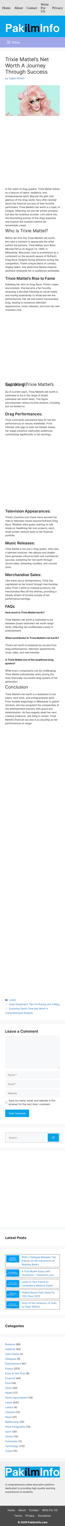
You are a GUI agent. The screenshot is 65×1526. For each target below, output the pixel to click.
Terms (18, 1515)
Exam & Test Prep (15, 1373)
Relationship (12, 1421)
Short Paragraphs (15, 1426)
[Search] (53, 1138)
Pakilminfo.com (37, 1522)
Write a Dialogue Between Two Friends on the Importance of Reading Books (39, 1261)
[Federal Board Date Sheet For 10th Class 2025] (12, 1295)
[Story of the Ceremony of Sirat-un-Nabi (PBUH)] (12, 1305)
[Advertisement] (32, 153)
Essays (9, 1368)
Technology (11, 1446)
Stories (9, 1436)
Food (8, 1383)
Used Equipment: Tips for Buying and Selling (34, 1004)
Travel (8, 1450)
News (8, 1416)
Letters (9, 1407)
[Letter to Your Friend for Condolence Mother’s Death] (12, 1284)
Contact (31, 8)
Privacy (57, 8)
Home (6, 8)
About (18, 8)
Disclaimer (44, 1515)
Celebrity (10, 1349)
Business (10, 1344)
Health (8, 1392)
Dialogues (10, 1358)
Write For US (45, 7)
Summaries (11, 1441)
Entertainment (13, 1363)
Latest (12, 999)
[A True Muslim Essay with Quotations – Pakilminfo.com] (12, 1273)
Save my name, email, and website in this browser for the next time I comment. (32, 1102)
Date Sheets (12, 1353)
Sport (8, 1431)
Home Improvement (16, 1397)
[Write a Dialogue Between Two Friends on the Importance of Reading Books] (12, 1259)
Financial (10, 1378)
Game (8, 1387)
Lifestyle (10, 1412)
